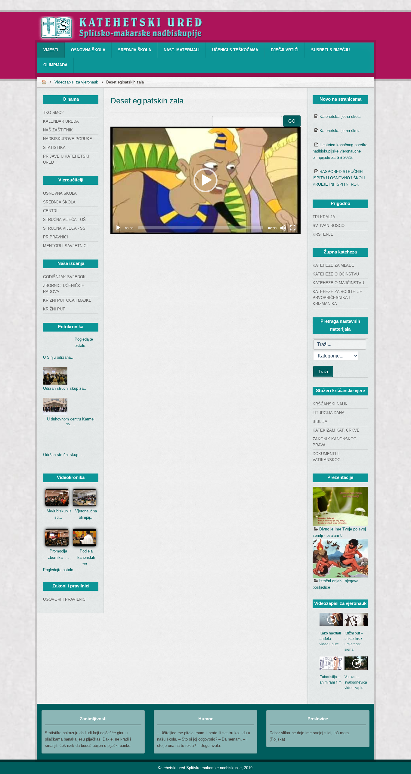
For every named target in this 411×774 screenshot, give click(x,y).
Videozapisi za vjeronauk (76, 82)
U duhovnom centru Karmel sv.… (70, 421)
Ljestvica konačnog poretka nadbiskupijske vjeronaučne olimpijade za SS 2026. (340, 151)
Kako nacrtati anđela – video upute (330, 638)
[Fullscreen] (293, 228)
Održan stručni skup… (62, 454)
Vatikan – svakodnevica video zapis (356, 682)
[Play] (118, 228)
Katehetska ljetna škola (340, 116)
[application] (205, 180)
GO (291, 121)
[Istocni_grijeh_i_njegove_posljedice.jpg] (340, 558)
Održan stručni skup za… (65, 388)
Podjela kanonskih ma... (86, 557)
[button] (205, 180)
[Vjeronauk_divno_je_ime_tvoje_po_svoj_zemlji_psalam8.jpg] (340, 506)
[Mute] (283, 228)
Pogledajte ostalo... (60, 570)
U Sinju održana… (59, 357)
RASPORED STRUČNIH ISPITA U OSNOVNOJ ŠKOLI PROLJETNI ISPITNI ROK (339, 178)
